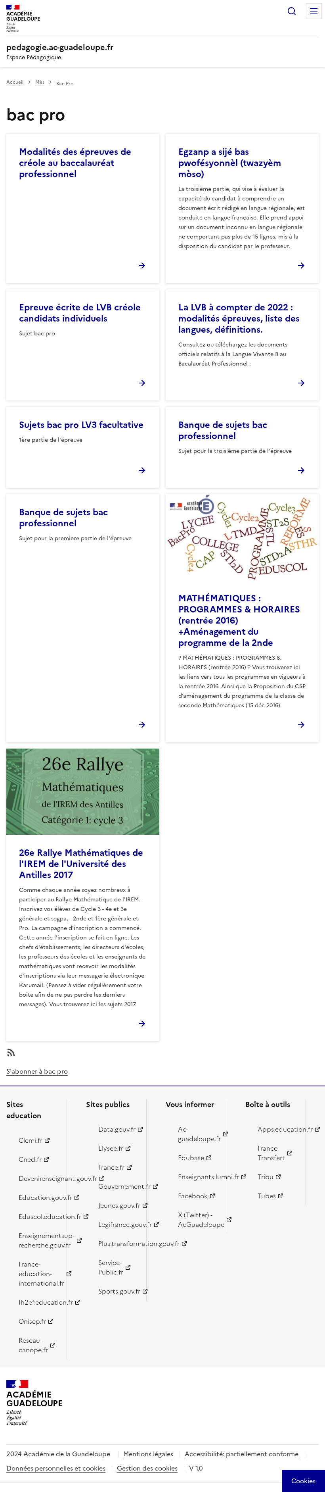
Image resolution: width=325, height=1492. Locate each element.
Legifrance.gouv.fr (117, 1224)
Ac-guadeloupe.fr (197, 1134)
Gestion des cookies (147, 1468)
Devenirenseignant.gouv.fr (38, 1178)
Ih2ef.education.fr (38, 1302)
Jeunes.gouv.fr (117, 1205)
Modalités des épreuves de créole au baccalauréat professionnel (75, 163)
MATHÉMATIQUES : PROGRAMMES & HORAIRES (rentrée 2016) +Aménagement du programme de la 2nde (239, 620)
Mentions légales (148, 1454)
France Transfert (271, 1153)
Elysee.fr (110, 1148)
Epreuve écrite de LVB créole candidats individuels (80, 313)
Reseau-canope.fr (33, 1345)
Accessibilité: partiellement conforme (241, 1454)
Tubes (267, 1196)
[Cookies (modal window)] (303, 1481)
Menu (314, 11)
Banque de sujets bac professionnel (222, 430)
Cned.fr (30, 1159)
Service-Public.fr (110, 1267)
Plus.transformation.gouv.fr (117, 1243)
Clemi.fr (30, 1140)
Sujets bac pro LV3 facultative (81, 424)
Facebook (193, 1196)
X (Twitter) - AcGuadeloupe (197, 1219)
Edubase (191, 1158)
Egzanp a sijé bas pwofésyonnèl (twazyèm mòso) (229, 163)
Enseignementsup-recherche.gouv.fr (38, 1240)
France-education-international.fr (38, 1273)
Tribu (265, 1177)
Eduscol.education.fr (38, 1216)
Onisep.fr (32, 1321)
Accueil (14, 82)
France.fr (111, 1167)
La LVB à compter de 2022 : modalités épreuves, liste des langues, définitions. (239, 318)
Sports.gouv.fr (117, 1291)
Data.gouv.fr (117, 1129)
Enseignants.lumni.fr (197, 1177)
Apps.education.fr (277, 1129)
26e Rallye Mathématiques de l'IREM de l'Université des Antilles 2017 (81, 864)
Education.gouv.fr (38, 1197)
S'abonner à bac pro (37, 1071)
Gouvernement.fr (117, 1186)
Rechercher (292, 11)
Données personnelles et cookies (55, 1468)
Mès (39, 82)
